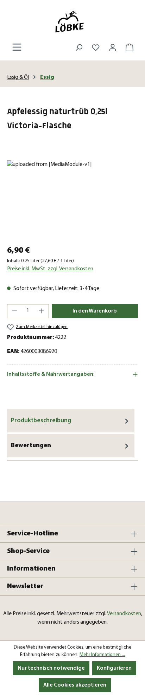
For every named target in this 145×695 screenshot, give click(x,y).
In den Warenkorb (94, 311)
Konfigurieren (114, 668)
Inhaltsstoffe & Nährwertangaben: (51, 374)
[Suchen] (78, 47)
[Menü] (17, 47)
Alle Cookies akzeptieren (74, 685)
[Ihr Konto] (112, 47)
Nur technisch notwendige (51, 668)
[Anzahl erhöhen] (41, 311)
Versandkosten (124, 614)
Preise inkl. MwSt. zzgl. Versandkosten (50, 269)
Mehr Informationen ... (102, 654)
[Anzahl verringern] (14, 311)
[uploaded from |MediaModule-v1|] (72, 199)
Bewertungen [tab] (31, 446)
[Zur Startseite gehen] (72, 21)
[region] (72, 199)
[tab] (70, 421)
